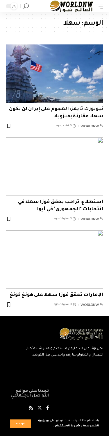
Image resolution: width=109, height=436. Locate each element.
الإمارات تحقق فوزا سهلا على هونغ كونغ (56, 295)
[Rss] (31, 408)
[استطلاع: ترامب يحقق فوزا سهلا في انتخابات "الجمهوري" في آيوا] (54, 166)
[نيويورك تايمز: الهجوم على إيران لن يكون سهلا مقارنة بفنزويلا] (54, 73)
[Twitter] (39, 408)
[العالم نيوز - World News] (72, 6)
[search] (26, 6)
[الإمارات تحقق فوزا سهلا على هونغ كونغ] (54, 259)
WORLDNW (90, 126)
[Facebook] (47, 408)
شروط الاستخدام (67, 426)
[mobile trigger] (98, 6)
